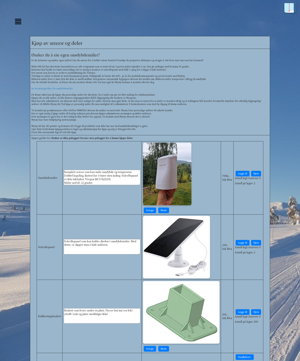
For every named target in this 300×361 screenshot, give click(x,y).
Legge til (242, 173)
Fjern (256, 173)
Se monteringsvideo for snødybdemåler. (52, 88)
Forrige (150, 210)
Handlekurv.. (244, 357)
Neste (164, 210)
